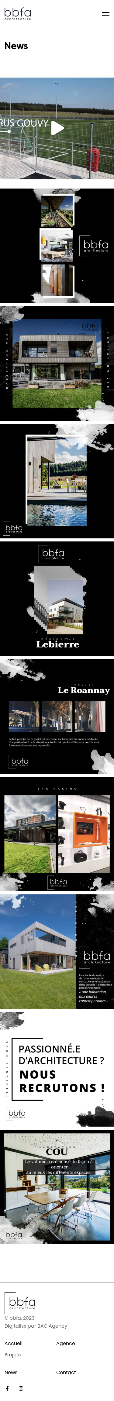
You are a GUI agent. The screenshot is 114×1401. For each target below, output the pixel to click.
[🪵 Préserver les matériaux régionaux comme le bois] (57, 951)
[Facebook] (7, 1388)
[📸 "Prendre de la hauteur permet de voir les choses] (57, 128)
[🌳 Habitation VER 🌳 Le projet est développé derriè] (57, 363)
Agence (65, 1343)
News (11, 1372)
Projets (13, 1354)
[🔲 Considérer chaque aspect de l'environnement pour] (57, 246)
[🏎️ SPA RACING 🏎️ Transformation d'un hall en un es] (57, 834)
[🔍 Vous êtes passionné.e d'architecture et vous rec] (57, 1069)
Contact (66, 1372)
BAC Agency (52, 1325)
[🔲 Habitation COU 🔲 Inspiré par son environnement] (57, 1187)
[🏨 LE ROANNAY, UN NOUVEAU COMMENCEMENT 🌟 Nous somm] (57, 716)
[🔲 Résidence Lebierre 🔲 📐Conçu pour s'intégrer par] (57, 598)
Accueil (13, 1343)
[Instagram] (20, 1388)
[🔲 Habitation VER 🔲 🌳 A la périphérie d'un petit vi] (57, 481)
